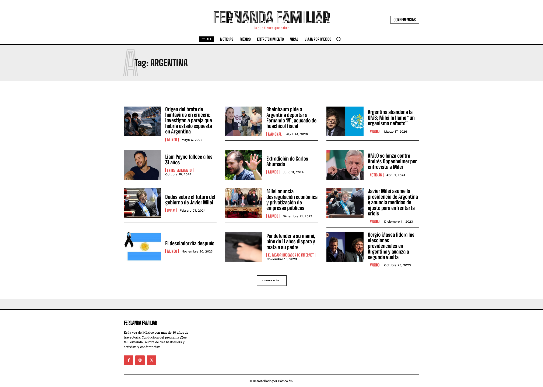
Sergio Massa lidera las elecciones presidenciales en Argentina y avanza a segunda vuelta (391, 246)
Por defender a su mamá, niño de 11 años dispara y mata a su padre (290, 241)
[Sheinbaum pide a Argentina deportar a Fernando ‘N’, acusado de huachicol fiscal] (243, 121)
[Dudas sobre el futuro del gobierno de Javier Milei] (142, 203)
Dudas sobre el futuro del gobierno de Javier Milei (190, 199)
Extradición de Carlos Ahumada (287, 161)
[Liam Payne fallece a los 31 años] (142, 165)
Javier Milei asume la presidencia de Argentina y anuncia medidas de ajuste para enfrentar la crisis (393, 202)
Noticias (375, 175)
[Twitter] (151, 360)
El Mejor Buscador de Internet (291, 255)
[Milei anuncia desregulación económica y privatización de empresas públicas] (243, 203)
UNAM (171, 210)
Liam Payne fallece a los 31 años (189, 159)
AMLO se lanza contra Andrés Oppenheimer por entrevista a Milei (392, 161)
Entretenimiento (179, 170)
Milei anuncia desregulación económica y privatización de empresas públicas (292, 199)
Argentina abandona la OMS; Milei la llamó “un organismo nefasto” (391, 117)
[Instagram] (140, 360)
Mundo (172, 139)
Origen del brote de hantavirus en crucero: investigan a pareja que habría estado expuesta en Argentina (188, 120)
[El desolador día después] (142, 247)
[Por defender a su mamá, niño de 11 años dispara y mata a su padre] (243, 247)
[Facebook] (128, 360)
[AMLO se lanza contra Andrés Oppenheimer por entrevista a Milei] (345, 165)
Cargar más (270, 280)
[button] (338, 39)
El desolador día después (189, 243)
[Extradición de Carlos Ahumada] (243, 165)
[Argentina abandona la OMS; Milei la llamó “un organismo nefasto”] (345, 121)
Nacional (275, 134)
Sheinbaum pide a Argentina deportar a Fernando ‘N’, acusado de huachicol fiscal (291, 117)
